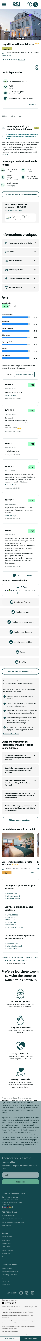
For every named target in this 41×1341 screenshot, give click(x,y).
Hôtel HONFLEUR (10, 922)
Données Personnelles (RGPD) (10, 1271)
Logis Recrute (6, 1253)
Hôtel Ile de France (10, 893)
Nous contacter (6, 1225)
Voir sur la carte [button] (6, 55)
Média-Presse (6, 1257)
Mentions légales (7, 1268)
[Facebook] (21, 1293)
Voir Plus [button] (31, 104)
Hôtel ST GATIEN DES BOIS (13, 927)
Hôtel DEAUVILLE (10, 925)
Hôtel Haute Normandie (12, 896)
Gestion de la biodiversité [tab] (23, 622)
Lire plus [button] (5, 154)
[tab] (17, 38)
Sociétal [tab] (22, 662)
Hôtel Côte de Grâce (11, 944)
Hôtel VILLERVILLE (10, 920)
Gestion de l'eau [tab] (23, 612)
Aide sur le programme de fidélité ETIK (13, 1222)
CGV (3, 1278)
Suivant (27, 575)
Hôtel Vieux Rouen (10, 948)
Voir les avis (21, 60)
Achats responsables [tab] (23, 642)
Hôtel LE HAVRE (9, 917)
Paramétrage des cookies (9, 1275)
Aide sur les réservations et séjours (12, 1219)
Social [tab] (22, 652)
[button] (4, 4)
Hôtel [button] (4, 116)
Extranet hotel (6, 1240)
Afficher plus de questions (19, 820)
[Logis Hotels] (17, 4)
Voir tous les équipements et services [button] (20, 194)
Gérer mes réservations (8, 1215)
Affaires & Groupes (7, 1250)
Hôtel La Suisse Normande (13, 946)
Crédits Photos (6, 1285)
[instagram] (27, 1293)
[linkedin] (32, 1293)
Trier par (9, 374)
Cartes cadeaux (6, 1247)
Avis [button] (20, 116)
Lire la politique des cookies (10, 1331)
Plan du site (5, 1281)
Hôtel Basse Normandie (12, 898)
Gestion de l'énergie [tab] (22, 602)
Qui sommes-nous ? (7, 1237)
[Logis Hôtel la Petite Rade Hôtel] (18, 845)
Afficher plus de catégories (18, 671)
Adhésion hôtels (6, 1243)
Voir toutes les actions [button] (11, 734)
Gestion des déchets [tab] (23, 632)
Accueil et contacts (15, 261)
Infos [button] (13, 116)
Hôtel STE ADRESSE (11, 915)
